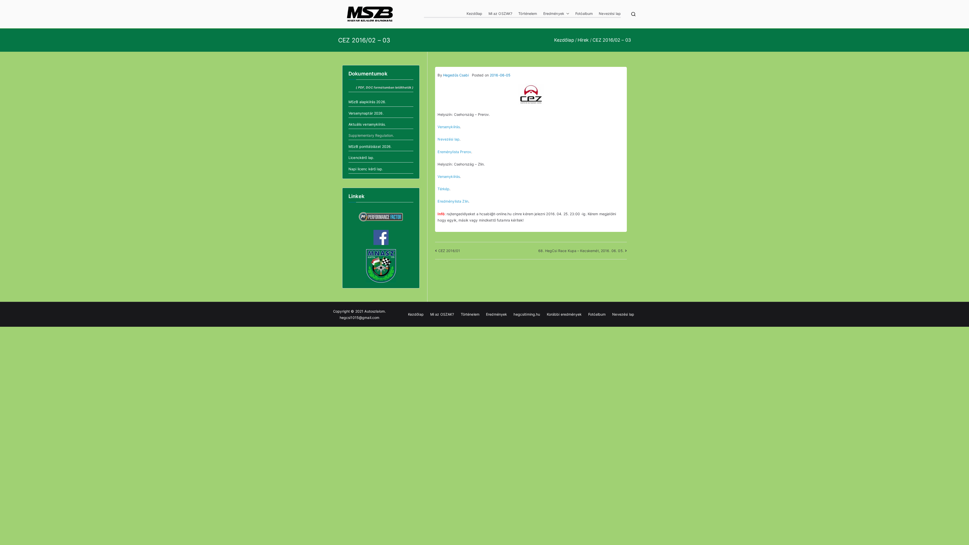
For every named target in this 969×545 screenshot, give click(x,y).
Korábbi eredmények (564, 314)
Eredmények (553, 13)
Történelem (527, 13)
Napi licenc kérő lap (365, 169)
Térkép (443, 189)
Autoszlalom (374, 311)
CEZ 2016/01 (449, 251)
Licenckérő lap (360, 157)
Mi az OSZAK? (501, 13)
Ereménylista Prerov (454, 152)
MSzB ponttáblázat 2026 (369, 146)
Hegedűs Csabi (456, 75)
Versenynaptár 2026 (365, 113)
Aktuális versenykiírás (366, 124)
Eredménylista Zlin (453, 201)
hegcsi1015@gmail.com (360, 317)
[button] (566, 13)
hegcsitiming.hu (527, 314)
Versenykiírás (449, 127)
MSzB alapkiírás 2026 (366, 102)
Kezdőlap (474, 13)
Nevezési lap (610, 13)
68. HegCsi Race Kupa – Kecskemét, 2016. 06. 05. (581, 251)
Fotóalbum (584, 13)
